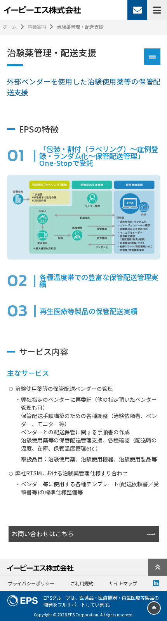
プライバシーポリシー (31, 583)
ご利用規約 (82, 583)
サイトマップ (123, 583)
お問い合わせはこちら (43, 533)
